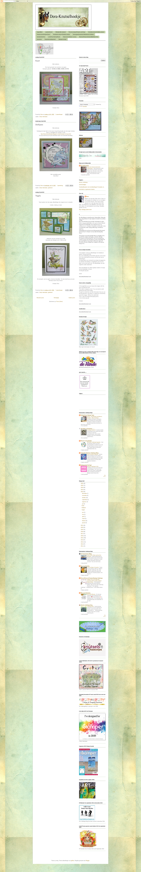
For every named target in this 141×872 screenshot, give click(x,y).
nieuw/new (39, 39)
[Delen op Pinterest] (72, 114)
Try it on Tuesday (85, 566)
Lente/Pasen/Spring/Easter (54, 36)
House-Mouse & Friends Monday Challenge (92, 578)
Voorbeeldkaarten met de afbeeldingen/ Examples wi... (92, 187)
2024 (82, 487)
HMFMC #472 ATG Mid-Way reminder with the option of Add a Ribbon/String (94, 581)
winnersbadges (82, 184)
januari (84, 522)
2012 (82, 544)
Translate (84, 106)
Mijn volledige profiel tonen (85, 209)
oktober (84, 497)
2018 (82, 531)
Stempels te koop (62, 39)
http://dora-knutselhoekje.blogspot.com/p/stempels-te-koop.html (56, 134)
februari (84, 520)
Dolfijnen (39, 125)
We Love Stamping (85, 593)
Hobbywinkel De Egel (86, 465)
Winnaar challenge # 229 (92, 466)
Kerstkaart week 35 (91, 430)
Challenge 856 (90, 606)
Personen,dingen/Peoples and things (77, 32)
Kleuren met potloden (86, 440)
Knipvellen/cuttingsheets (50, 39)
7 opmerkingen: (59, 290)
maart (83, 518)
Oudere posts (72, 297)
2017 (82, 533)
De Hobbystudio (85, 165)
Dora (87, 196)
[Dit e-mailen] (66, 114)
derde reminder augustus (92, 454)
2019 (82, 529)
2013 (82, 542)
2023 (82, 489)
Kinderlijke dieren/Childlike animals (96, 32)
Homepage (56, 297)
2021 (82, 525)
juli (83, 503)
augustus (84, 501)
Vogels (38, 196)
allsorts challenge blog (86, 605)
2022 (82, 491)
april (83, 516)
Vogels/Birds (39, 32)
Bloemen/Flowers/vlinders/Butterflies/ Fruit (88, 36)
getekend (50, 187)
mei (83, 514)
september (84, 499)
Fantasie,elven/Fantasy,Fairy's (43, 34)
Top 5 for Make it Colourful (93, 567)
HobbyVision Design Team (87, 415)
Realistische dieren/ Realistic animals (61, 34)
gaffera (72, 860)
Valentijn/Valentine (41, 36)
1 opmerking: (60, 185)
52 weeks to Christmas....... (87, 428)
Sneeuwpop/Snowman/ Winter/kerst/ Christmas (83, 34)
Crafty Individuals (43, 116)
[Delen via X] (69, 114)
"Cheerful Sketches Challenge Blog (89, 453)
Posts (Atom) (59, 301)
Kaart (37, 61)
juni (83, 512)
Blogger (87, 860)
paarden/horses (48, 32)
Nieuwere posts (40, 297)
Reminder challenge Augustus (94, 442)
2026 (82, 483)
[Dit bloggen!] (67, 114)
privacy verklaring (83, 182)
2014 (82, 539)
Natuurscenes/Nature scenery (69, 36)
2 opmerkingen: (59, 114)
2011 (82, 546)
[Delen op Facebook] (70, 114)
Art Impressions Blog (86, 553)
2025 (82, 485)
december (84, 493)
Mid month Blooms (91, 594)
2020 (82, 527)
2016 (82, 535)
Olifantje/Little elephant (60, 32)
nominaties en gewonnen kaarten (87, 189)
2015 (82, 537)
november (84, 495)
